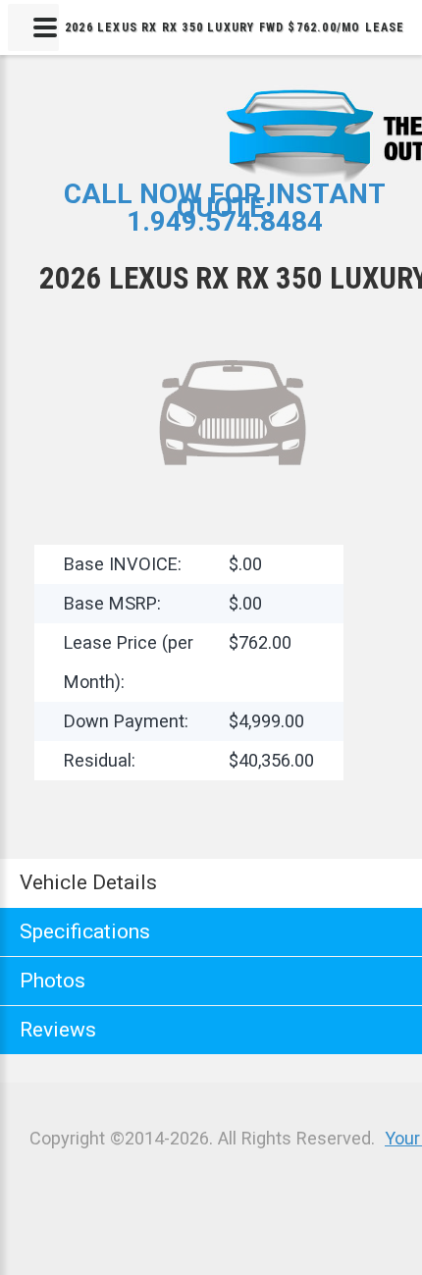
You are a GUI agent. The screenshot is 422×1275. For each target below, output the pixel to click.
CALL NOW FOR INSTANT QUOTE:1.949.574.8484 (225, 208)
